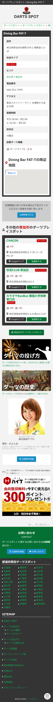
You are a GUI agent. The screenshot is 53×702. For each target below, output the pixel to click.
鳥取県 (39, 593)
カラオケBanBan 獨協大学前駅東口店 (26, 298)
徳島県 (23, 596)
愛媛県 (39, 596)
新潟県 (23, 582)
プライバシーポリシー (15, 688)
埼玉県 (10, 77)
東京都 (39, 578)
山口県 (7, 596)
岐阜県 (23, 585)
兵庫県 (7, 593)
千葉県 (23, 578)
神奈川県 (8, 582)
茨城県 (23, 575)
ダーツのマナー (14, 634)
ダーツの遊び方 (11, 626)
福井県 (7, 585)
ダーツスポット (32, 699)
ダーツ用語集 (10, 648)
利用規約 (8, 682)
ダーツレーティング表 (15, 654)
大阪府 (39, 589)
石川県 (39, 582)
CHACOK (12, 241)
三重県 (23, 589)
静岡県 (39, 585)
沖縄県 (7, 607)
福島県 (7, 575)
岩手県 (39, 567)
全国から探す (10, 621)
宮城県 (7, 571)
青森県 (23, 567)
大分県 (7, 604)
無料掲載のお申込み (14, 665)
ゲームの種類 (13, 630)
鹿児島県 (40, 604)
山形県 (39, 571)
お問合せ (8, 671)
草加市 (19, 77)
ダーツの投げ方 (11, 639)
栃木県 (39, 575)
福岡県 (7, 600)
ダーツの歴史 (10, 660)
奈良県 (23, 593)
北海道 (7, 567)
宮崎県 (23, 604)
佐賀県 (23, 600)
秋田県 (23, 571)
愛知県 (7, 589)
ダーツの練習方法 (15, 643)
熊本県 (39, 600)
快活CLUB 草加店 (17, 270)
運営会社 (8, 676)
